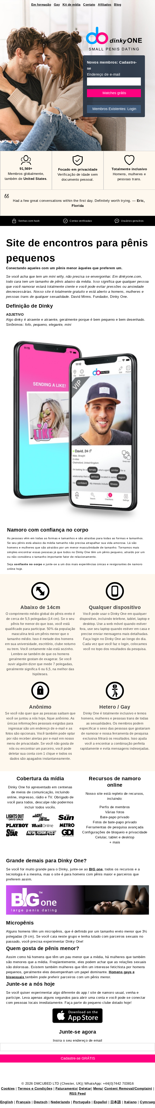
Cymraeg (147, 1102)
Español (100, 1102)
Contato (89, 4)
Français (23, 1102)
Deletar (85, 1088)
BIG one (96, 869)
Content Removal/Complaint (128, 1088)
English (6, 1102)
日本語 (115, 1102)
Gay (57, 4)
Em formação (41, 4)
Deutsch (41, 1102)
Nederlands (60, 1102)
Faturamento (66, 1088)
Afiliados (104, 4)
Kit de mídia (72, 4)
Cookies (8, 1088)
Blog (117, 4)
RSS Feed (77, 1094)
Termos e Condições (35, 1088)
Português (82, 1102)
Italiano (130, 1102)
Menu (97, 1088)
